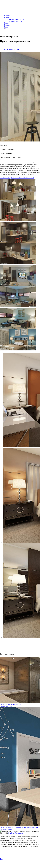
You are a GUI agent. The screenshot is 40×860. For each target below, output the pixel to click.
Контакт (7, 25)
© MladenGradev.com (15, 833)
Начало (6, 15)
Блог (6, 27)
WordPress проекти (15, 21)
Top (1, 859)
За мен (6, 23)
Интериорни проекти (16, 19)
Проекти (7, 17)
